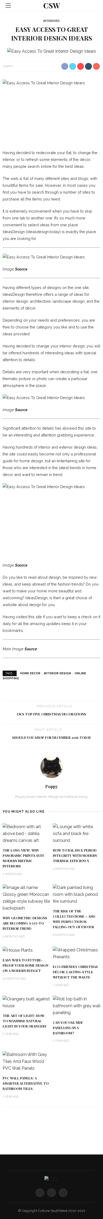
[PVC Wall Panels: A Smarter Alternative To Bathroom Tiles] (26, 1061)
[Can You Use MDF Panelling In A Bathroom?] (76, 1005)
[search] (94, 5)
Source (21, 269)
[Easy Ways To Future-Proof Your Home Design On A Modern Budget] (18, 949)
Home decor (30, 673)
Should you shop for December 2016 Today (51, 737)
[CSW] (51, 1179)
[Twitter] (51, 1192)
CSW (51, 5)
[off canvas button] (8, 5)
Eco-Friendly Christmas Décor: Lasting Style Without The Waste (75, 972)
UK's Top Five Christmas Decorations (51, 714)
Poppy (8, 66)
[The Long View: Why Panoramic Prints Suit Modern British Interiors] (26, 833)
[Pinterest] (63, 1192)
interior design (57, 673)
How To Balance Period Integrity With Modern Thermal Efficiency (75, 855)
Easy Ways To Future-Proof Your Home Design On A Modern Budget (25, 965)
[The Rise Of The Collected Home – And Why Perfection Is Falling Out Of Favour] (76, 894)
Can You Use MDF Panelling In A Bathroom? (68, 1027)
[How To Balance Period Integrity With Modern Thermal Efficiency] (76, 833)
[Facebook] (39, 1192)
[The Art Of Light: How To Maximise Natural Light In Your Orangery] (26, 1002)
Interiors (51, 21)
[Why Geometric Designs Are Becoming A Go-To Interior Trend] (26, 897)
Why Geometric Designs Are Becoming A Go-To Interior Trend (25, 923)
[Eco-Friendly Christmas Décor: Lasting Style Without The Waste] (76, 953)
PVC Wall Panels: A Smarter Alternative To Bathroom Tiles (26, 1083)
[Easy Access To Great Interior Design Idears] (51, 51)
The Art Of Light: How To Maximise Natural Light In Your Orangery (25, 1021)
